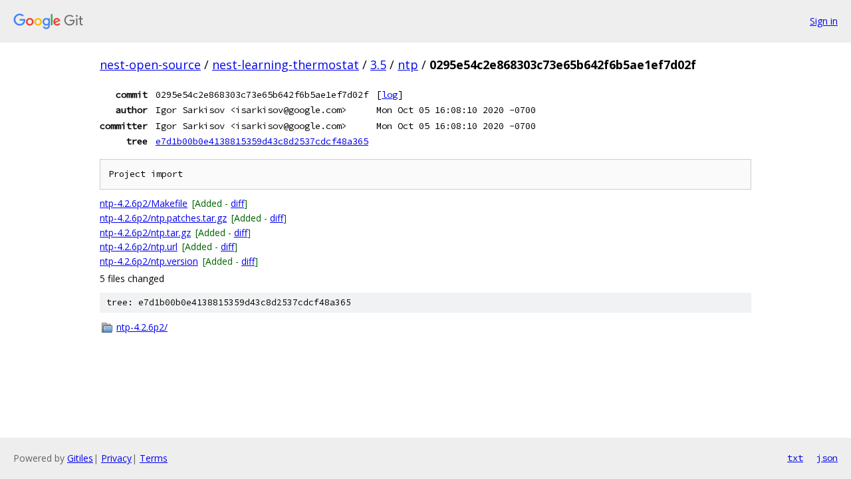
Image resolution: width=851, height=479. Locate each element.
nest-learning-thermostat (285, 65)
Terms (154, 458)
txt (795, 458)
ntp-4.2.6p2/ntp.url (139, 246)
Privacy (116, 458)
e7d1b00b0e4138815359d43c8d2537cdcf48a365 (262, 141)
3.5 (378, 65)
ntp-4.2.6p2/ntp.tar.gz (145, 232)
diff (237, 203)
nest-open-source (150, 65)
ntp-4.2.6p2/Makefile (143, 203)
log (390, 94)
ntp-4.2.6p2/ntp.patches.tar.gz (163, 218)
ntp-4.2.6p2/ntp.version (149, 261)
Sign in (824, 21)
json (827, 458)
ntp (408, 65)
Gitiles (80, 458)
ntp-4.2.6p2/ (142, 327)
